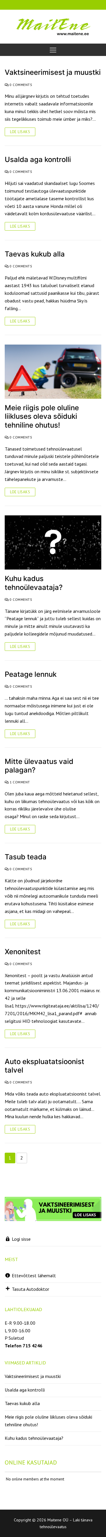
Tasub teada (26, 857)
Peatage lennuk (31, 674)
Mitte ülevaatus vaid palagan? (39, 765)
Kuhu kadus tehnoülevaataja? (34, 582)
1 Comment (19, 782)
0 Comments (20, 84)
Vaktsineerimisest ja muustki (53, 72)
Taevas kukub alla (35, 254)
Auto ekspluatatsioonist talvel (44, 1065)
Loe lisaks (20, 131)
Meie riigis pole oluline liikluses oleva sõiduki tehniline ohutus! (42, 416)
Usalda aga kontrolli (38, 159)
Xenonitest (23, 951)
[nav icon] (53, 50)
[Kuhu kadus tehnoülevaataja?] (53, 542)
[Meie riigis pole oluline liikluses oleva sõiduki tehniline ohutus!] (53, 372)
